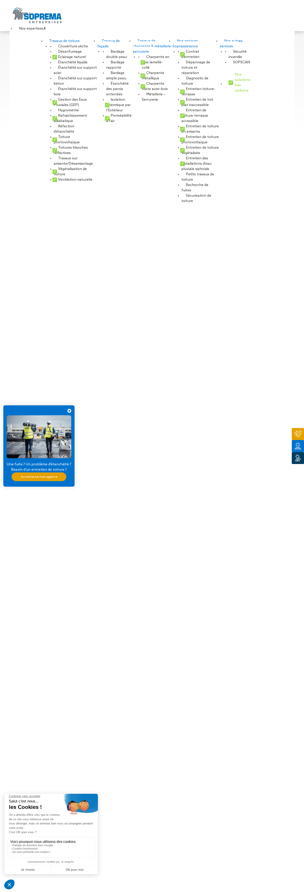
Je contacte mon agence (38, 476)
